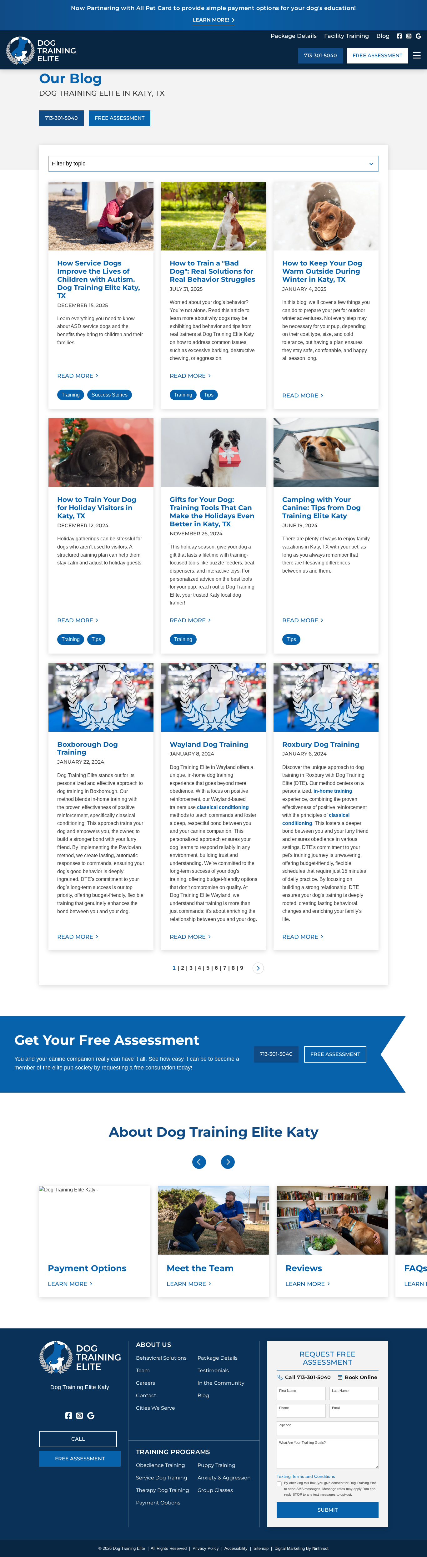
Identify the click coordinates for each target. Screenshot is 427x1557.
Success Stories (110, 394)
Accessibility (236, 1548)
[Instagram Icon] (408, 36)
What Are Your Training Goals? (302, 1442)
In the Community (221, 1383)
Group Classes (215, 1490)
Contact (146, 1395)
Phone (284, 1408)
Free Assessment (377, 55)
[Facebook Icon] (399, 36)
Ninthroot (320, 1548)
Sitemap (261, 1548)
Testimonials (213, 1370)
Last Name (340, 1391)
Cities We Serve (155, 1408)
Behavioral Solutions (161, 1358)
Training (71, 394)
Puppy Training (216, 1465)
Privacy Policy (206, 1548)
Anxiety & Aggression (224, 1478)
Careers (145, 1383)
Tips (209, 394)
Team (143, 1370)
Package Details (294, 36)
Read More (75, 375)
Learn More (67, 1284)
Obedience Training (160, 1465)
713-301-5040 (320, 55)
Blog (382, 36)
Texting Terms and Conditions (306, 1476)
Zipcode (285, 1425)
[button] (358, 1377)
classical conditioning (223, 807)
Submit (328, 1510)
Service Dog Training (161, 1478)
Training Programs (173, 1452)
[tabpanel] (94, 1241)
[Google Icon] (418, 36)
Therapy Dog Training (162, 1490)
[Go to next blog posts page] (258, 968)
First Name (287, 1391)
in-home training (333, 791)
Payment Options (158, 1503)
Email (336, 1408)
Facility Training (346, 36)
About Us (153, 1344)
